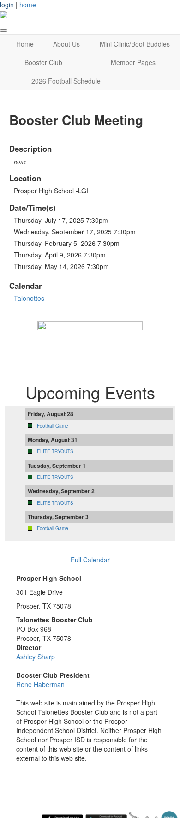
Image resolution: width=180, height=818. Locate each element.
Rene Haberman (40, 684)
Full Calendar (90, 559)
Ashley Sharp (35, 656)
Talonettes (29, 298)
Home (25, 43)
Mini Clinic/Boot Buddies (135, 43)
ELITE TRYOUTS (55, 451)
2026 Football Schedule (66, 80)
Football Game (52, 426)
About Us (66, 43)
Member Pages (133, 62)
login (7, 4)
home (27, 4)
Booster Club (43, 62)
